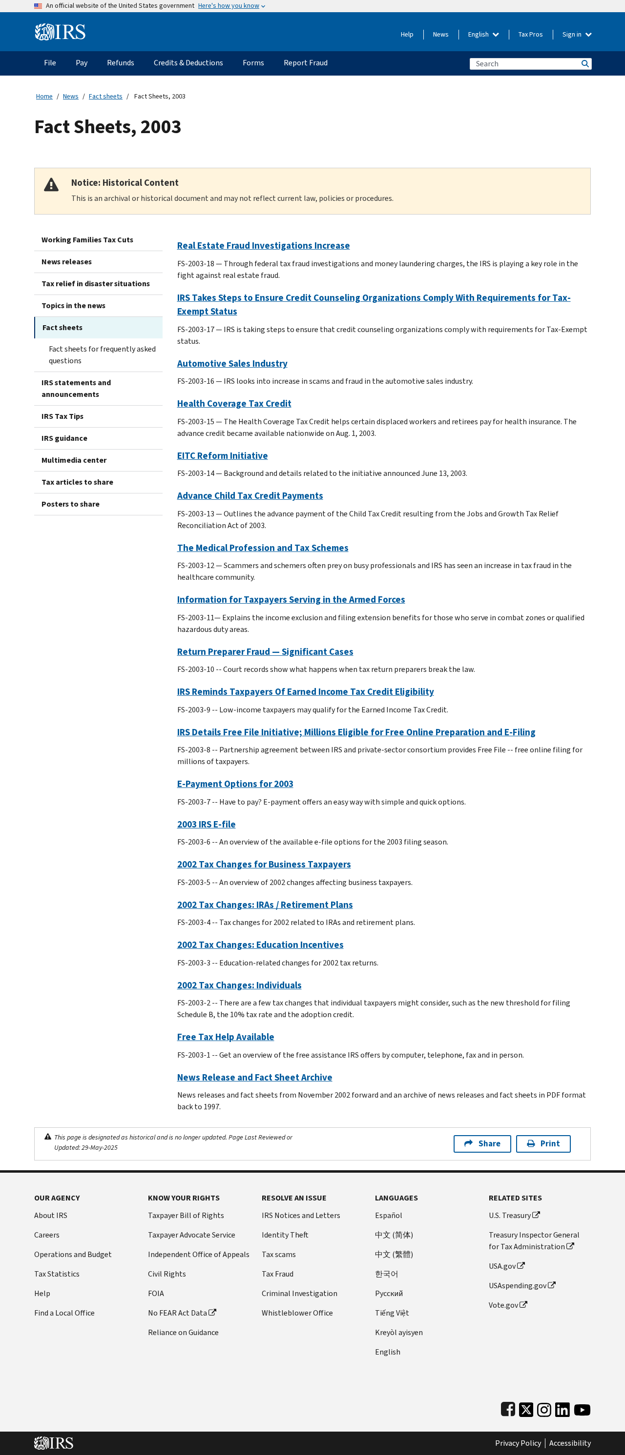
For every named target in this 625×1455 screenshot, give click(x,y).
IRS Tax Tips (62, 416)
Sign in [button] (572, 34)
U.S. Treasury (510, 1215)
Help (407, 34)
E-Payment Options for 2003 (235, 784)
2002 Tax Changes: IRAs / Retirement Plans (265, 905)
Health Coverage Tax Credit (234, 403)
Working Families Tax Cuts (87, 240)
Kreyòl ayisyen (399, 1332)
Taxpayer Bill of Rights (186, 1215)
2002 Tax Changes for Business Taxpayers (264, 864)
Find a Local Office (64, 1313)
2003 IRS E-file (206, 824)
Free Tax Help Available (225, 1037)
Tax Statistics (57, 1274)
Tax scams (279, 1254)
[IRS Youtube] (582, 1407)
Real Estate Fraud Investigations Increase (263, 245)
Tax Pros (531, 34)
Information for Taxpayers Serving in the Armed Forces (291, 599)
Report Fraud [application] (306, 63)
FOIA (156, 1293)
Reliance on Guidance (183, 1332)
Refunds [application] (120, 63)
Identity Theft (285, 1235)
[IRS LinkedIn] (562, 1407)
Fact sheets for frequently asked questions (102, 355)
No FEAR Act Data (177, 1313)
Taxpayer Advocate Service (191, 1235)
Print (550, 1143)
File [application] (50, 63)
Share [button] (489, 1143)
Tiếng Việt (392, 1313)
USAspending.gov (517, 1285)
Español (388, 1215)
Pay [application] (81, 63)
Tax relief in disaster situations (96, 283)
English (479, 34)
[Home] (60, 28)
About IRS (50, 1215)
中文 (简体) (394, 1235)
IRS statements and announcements (76, 388)
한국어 (386, 1274)
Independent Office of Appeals (199, 1254)
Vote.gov (503, 1305)
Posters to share (71, 504)
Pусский (389, 1293)
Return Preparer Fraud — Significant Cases (265, 652)
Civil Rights (167, 1274)
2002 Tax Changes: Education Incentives (260, 945)
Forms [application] (253, 63)
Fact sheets (106, 96)
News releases (67, 261)
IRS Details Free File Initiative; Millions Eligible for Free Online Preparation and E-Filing (356, 732)
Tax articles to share (77, 482)
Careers (47, 1235)
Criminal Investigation (299, 1293)
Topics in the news (73, 305)
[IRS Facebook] (508, 1407)
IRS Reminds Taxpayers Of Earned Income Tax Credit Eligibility (305, 692)
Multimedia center (74, 460)
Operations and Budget (73, 1254)
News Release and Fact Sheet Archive (255, 1077)
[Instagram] (544, 1407)
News (441, 34)
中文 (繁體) (394, 1254)
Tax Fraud (277, 1274)
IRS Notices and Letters (301, 1215)
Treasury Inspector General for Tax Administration (534, 1241)
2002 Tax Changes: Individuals (239, 985)
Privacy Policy (518, 1443)
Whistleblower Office (297, 1313)
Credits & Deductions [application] (188, 63)
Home (44, 96)
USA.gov (502, 1266)
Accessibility (570, 1443)
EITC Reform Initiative (222, 456)
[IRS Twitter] (526, 1407)
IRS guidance (64, 438)
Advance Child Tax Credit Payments (250, 496)
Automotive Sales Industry (232, 363)
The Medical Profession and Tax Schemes (263, 548)
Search (584, 64)
